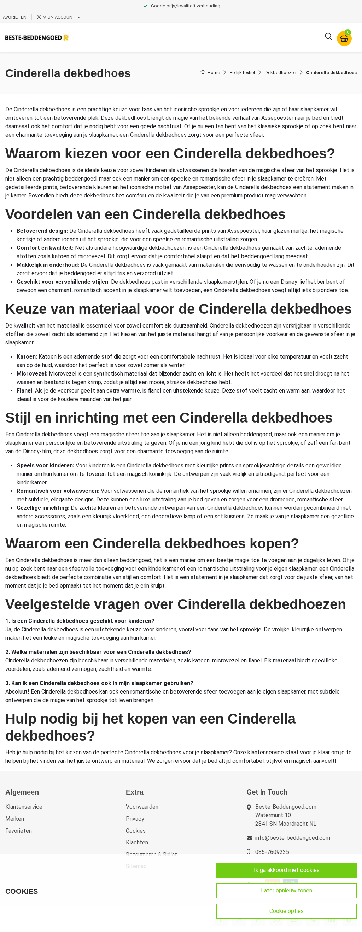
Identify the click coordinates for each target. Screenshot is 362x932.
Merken (14, 818)
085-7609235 (272, 852)
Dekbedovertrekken (102, 37)
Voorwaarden (142, 806)
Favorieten (18, 830)
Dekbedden (152, 37)
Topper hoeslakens (242, 37)
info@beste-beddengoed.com (292, 837)
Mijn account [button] (59, 17)
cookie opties (286, 911)
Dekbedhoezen (280, 72)
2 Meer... (287, 37)
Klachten (137, 842)
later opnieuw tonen (286, 890)
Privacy (135, 818)
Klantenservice (23, 806)
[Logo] (37, 37)
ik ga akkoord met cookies (287, 870)
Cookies (136, 830)
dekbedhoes (55, 109)
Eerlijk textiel (242, 72)
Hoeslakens (192, 37)
